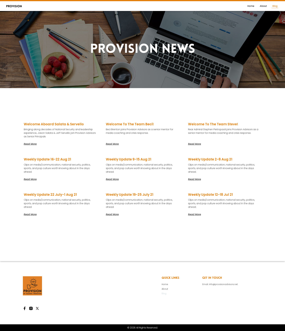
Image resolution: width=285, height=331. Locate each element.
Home (250, 6)
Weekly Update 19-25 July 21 (129, 194)
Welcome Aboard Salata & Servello (54, 124)
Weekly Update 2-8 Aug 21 (210, 159)
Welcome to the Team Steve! (213, 124)
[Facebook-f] (24, 308)
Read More (30, 144)
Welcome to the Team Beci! (130, 124)
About (263, 6)
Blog (274, 6)
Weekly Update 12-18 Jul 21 (210, 194)
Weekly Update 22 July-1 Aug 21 (50, 194)
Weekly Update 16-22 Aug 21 (47, 159)
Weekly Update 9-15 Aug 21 (128, 159)
